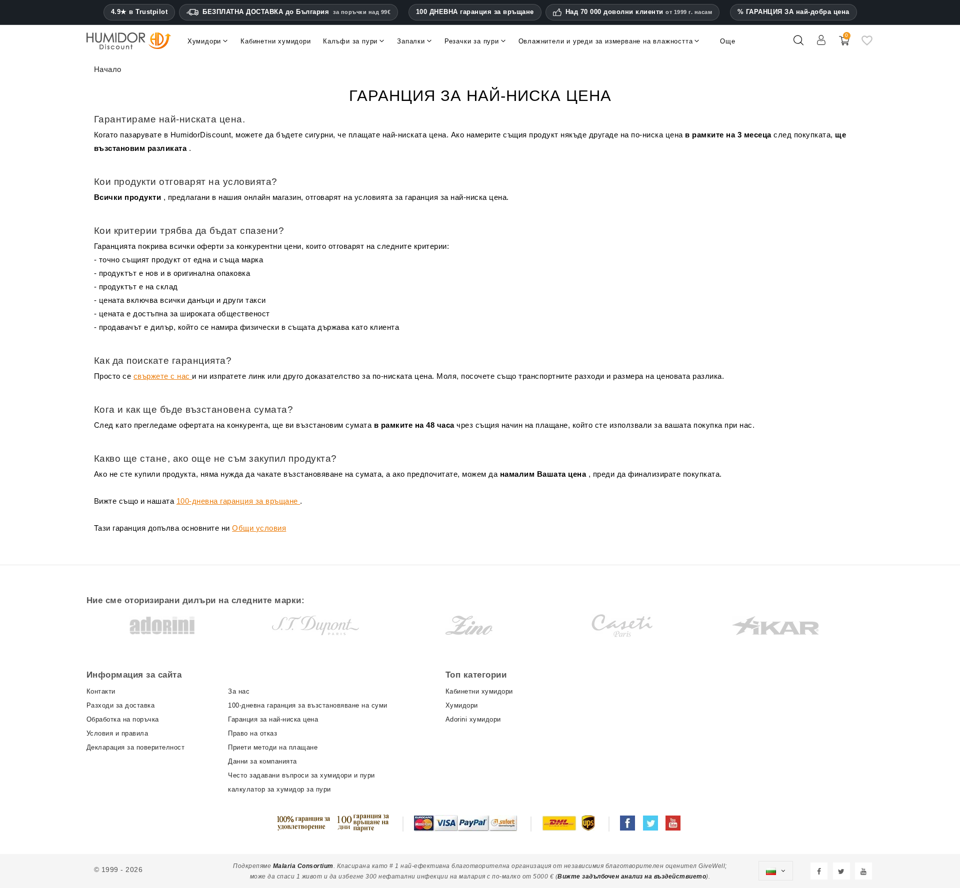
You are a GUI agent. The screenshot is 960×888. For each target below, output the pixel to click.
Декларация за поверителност (135, 747)
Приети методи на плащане (273, 747)
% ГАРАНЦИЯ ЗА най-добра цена (794, 11)
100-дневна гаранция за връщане (238, 501)
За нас (239, 691)
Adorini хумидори (473, 719)
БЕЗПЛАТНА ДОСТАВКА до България (296, 11)
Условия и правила (117, 733)
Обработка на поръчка (122, 719)
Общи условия (259, 528)
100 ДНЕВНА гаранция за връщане (475, 11)
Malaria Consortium (303, 866)
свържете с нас (163, 376)
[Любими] (867, 44)
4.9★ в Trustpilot (139, 11)
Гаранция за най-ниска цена (273, 719)
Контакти (101, 691)
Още (727, 41)
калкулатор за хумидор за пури (279, 789)
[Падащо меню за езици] (775, 871)
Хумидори (462, 705)
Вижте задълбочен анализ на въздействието (632, 876)
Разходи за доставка (120, 705)
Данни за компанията (262, 761)
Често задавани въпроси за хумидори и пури (301, 775)
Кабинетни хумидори (479, 691)
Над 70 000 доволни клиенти (639, 11)
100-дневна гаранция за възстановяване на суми (308, 705)
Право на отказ (252, 733)
